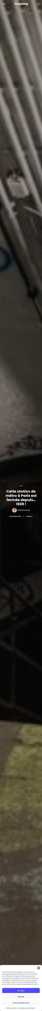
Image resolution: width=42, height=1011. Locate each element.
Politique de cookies (11, 1008)
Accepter (21, 991)
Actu (21, 486)
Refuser (21, 997)
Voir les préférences (21, 1003)
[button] (39, 968)
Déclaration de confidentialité (26, 1008)
